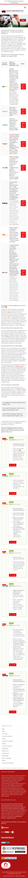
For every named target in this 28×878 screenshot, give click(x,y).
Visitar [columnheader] (22, 63)
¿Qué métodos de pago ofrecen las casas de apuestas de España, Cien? (12, 414)
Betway (19, 43)
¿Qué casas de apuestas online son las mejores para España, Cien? (13, 409)
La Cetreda (4, 734)
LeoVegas (9, 45)
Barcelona (3, 368)
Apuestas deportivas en (6, 768)
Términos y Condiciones (8, 876)
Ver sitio (12, 465)
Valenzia (21, 366)
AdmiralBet (12, 134)
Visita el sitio (23, 86)
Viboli (3, 731)
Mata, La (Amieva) (6, 758)
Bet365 (11, 73)
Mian (3, 729)
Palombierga (5, 755)
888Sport (11, 227)
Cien (22, 440)
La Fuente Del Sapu (7, 746)
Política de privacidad (20, 876)
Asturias (19, 768)
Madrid (17, 366)
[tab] (14, 403)
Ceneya (4, 743)
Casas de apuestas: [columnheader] (4, 63)
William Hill (12, 156)
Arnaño (4, 760)
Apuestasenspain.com (8, 39)
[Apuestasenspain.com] (12, 11)
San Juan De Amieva (7, 736)
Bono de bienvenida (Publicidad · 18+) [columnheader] (14, 63)
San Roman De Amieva (8, 763)
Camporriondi (5, 753)
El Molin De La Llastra (7, 741)
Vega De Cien (5, 751)
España (18, 368)
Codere (24, 43)
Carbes (3, 738)
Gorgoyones (5, 748)
